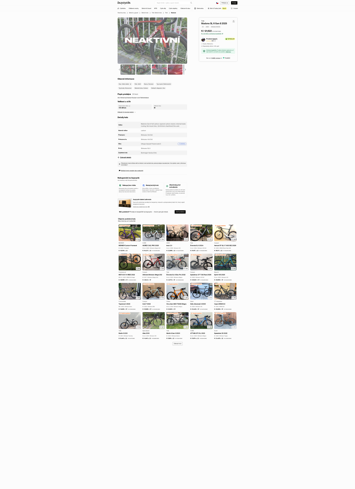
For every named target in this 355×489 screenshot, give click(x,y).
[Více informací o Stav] (130, 84)
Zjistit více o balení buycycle (140, 206)
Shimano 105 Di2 (215, 26)
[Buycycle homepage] (124, 2)
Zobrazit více (177, 343)
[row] (124, 226)
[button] (123, 250)
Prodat (234, 3)
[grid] (124, 226)
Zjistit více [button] (228, 52)
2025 (207, 26)
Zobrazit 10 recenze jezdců (126, 112)
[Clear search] (191, 3)
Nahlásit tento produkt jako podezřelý (132, 170)
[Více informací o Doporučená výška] (129, 106)
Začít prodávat (180, 212)
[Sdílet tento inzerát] (233, 21)
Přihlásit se (225, 3)
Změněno (182, 143)
